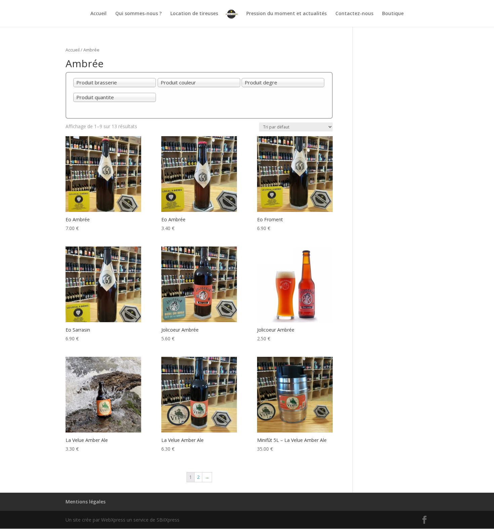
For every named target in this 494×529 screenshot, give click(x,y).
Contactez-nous (354, 13)
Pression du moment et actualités (286, 13)
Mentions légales (86, 501)
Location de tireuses (194, 13)
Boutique (393, 13)
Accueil (98, 13)
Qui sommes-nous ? (138, 13)
